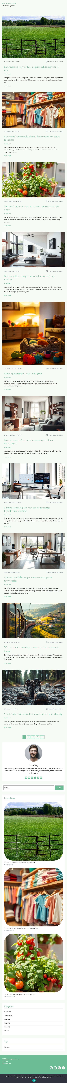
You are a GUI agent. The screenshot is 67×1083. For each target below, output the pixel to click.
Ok (34, 1080)
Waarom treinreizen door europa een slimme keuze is (31, 647)
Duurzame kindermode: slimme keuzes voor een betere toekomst (32, 138)
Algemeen (7, 74)
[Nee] (65, 1078)
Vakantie (7, 1023)
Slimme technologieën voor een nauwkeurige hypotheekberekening (27, 509)
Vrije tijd (7, 1027)
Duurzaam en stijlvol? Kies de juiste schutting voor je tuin (31, 68)
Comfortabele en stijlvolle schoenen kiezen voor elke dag (33, 713)
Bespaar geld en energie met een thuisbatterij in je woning (29, 278)
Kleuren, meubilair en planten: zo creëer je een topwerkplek (28, 579)
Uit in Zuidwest (9, 3)
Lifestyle (7, 1019)
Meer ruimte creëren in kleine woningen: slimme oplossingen (29, 442)
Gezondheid (8, 1016)
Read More (7, 86)
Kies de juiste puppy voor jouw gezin (23, 373)
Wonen (6, 1031)
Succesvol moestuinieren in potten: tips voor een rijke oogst (31, 208)
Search (59, 788)
